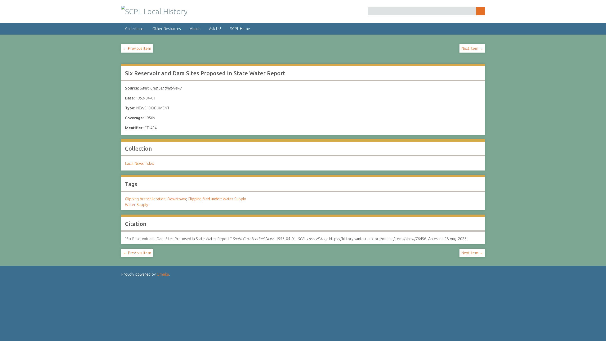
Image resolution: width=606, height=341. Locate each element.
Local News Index (139, 163)
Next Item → (472, 48)
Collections (134, 29)
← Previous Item (137, 48)
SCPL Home (240, 29)
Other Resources (166, 29)
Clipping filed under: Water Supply (217, 199)
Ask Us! (215, 29)
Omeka (163, 274)
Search (480, 11)
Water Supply (136, 204)
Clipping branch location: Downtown (155, 199)
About (195, 29)
